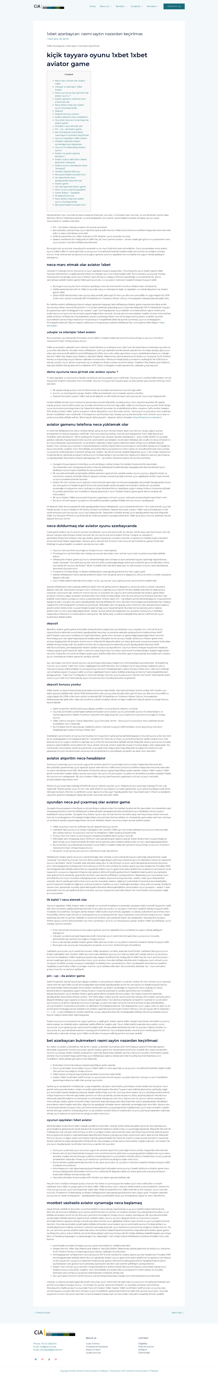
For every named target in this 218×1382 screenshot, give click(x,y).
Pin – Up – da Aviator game (68, 129)
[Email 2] (55, 1359)
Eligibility (142, 1343)
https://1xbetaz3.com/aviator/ (147, 417)
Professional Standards (97, 1346)
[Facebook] (35, 1359)
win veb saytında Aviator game (70, 186)
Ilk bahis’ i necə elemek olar (69, 126)
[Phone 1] (49, 1359)
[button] (174, 6)
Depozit (59, 111)
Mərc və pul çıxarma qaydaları (70, 190)
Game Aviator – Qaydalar (67, 193)
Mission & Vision (93, 1349)
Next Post (178, 1313)
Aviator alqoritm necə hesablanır (71, 117)
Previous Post (42, 1313)
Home (93, 6)
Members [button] (151, 6)
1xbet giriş (53, 39)
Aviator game (61, 183)
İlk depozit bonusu (64, 196)
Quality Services (93, 1352)
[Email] (42, 1359)
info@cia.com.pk (48, 1347)
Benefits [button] (120, 6)
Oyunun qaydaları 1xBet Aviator (71, 138)
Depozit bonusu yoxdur (67, 114)
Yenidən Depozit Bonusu (67, 171)
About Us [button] (104, 6)
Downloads (144, 1352)
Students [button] (135, 6)
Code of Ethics (93, 1343)
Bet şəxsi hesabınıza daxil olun (70, 174)
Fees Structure (146, 1346)
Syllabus (142, 1349)
